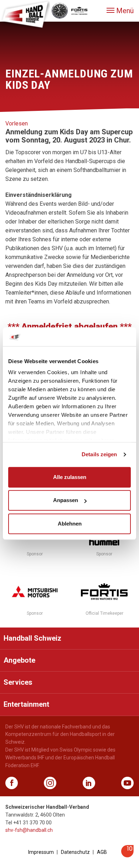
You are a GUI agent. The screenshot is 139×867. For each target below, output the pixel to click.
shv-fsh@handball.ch (29, 830)
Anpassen (65, 500)
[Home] (25, 14)
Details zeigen (99, 454)
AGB (102, 852)
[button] (120, 10)
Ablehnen (70, 524)
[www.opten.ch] (127, 855)
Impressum (41, 852)
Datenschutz (75, 852)
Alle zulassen (69, 477)
